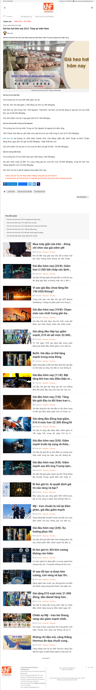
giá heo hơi (11, 191)
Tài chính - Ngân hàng (49, 492)
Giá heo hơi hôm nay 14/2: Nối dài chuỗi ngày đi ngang (25, 232)
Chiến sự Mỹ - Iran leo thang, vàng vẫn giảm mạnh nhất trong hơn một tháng (51, 617)
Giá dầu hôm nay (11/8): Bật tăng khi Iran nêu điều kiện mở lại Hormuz (52, 377)
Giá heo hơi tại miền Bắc (25, 191)
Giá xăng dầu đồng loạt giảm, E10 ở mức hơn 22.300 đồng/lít (52, 420)
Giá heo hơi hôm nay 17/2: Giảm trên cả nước (22, 223)
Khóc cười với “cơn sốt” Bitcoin (45, 16)
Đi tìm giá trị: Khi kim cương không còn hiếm (50, 551)
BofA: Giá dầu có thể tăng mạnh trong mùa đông (49, 355)
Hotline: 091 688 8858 (66, 1)
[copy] (38, 184)
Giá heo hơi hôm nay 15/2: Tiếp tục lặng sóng (22, 229)
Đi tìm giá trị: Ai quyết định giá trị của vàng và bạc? (52, 486)
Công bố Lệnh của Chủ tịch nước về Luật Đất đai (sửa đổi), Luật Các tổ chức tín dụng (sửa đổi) (39, 178)
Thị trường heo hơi (39, 191)
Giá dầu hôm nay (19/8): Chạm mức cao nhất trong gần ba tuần (52, 311)
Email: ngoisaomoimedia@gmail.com (83, 1)
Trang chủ (7, 21)
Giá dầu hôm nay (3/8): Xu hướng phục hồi (49, 529)
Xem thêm (45, 658)
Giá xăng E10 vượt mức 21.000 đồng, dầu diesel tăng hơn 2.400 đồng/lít (52, 595)
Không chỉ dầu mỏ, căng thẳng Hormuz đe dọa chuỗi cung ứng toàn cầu (52, 638)
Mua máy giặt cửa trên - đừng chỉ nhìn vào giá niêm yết (51, 245)
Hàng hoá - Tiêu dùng (22, 21)
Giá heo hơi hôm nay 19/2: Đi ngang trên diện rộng (23, 219)
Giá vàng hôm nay (26, 16)
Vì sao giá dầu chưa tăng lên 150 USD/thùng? (50, 289)
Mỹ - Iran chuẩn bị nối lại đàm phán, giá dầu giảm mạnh (51, 507)
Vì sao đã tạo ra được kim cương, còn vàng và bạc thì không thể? (50, 573)
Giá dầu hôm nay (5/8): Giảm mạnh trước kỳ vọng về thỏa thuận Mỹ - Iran (51, 442)
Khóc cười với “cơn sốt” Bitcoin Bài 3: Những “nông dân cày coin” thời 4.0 (31, 176)
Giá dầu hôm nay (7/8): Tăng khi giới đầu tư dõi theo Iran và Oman (52, 398)
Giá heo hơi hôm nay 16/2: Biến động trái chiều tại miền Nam (27, 226)
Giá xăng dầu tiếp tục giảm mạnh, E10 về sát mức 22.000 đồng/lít (51, 333)
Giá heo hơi (8, 138)
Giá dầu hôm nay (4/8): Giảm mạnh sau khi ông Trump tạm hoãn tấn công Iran (51, 464)
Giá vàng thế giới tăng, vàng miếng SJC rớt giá (22, 236)
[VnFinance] (48, 8)
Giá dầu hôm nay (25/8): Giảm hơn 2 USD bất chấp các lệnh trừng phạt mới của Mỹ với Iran (52, 267)
